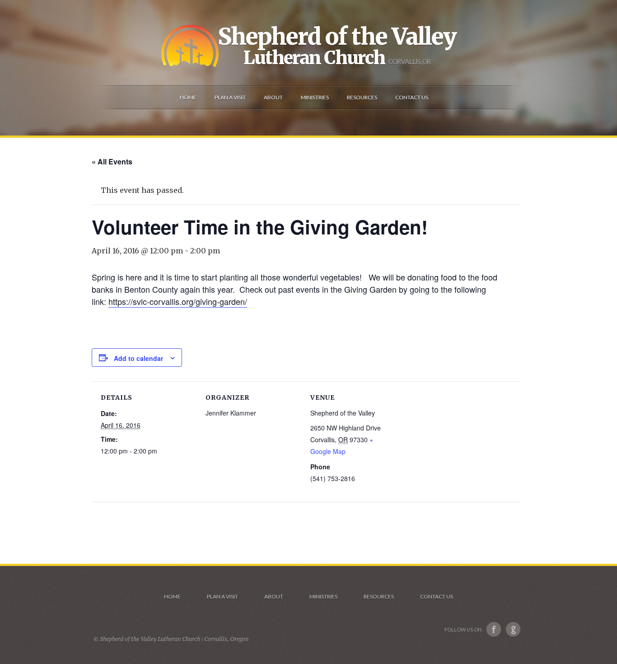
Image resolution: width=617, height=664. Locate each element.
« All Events (112, 161)
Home (172, 596)
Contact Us (436, 596)
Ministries (323, 596)
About (273, 596)
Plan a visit (222, 596)
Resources (379, 596)
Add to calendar (138, 358)
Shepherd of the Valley (337, 36)
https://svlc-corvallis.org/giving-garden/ (177, 301)
